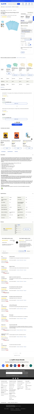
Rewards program (11, 384)
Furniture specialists (12, 395)
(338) (16, 225)
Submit (23, 52)
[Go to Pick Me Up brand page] (11, 365)
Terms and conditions (12, 375)
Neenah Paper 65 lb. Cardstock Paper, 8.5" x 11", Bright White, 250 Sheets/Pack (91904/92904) (15, 108)
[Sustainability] (2, 188)
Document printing (11, 391)
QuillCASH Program (12, 385)
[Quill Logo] (3, 3)
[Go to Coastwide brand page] (7, 365)
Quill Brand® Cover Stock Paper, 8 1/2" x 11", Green (15, 69)
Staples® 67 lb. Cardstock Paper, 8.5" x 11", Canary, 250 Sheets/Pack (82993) (29, 69)
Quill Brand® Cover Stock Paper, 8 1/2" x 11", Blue (8, 70)
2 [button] (15, 353)
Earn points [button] (30, 12)
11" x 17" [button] (22, 39)
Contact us (2, 395)
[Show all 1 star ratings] (19, 232)
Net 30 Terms (11, 388)
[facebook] (17, 378)
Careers (27, 387)
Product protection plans (12, 396)
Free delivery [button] (3, 145)
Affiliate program (11, 399)
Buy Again (16, 6)
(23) (15, 233)
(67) (15, 227)
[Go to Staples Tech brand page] (23, 365)
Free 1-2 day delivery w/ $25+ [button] (27, 146)
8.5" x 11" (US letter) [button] (27, 39)
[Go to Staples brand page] (19, 365)
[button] (33, 1)
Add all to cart (17, 124)
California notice (17, 408)
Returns (2, 384)
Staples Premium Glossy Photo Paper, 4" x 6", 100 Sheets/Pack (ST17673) (27, 140)
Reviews (16, 151)
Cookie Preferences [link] (23, 408)
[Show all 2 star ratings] (19, 230)
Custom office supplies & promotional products (12, 390)
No (21, 281)
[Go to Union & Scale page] (27, 365)
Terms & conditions (6, 408)
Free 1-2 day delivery (25, 25)
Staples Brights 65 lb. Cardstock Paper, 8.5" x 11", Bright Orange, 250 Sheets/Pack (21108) (16, 140)
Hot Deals (13, 6)
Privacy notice (12, 408)
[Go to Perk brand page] (15, 365)
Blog (26, 384)
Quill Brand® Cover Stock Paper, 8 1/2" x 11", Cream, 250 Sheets (22, 69)
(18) (15, 231)
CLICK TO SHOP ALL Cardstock (21, 57)
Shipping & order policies (4, 390)
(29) (15, 229)
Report (25, 281)
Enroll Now (27, 18)
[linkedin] (15, 378)
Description (3, 151)
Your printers (19, 385)
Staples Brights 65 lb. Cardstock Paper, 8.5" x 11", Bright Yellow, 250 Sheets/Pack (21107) (5, 140)
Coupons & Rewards (8, 6)
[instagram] (13, 378)
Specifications (10, 151)
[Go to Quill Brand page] (3, 365)
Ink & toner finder (19, 384)
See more (2, 87)
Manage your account (4, 385)
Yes (18, 281)
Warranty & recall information (3, 392)
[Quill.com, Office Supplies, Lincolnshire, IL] (3, 406)
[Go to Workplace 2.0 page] (31, 365)
